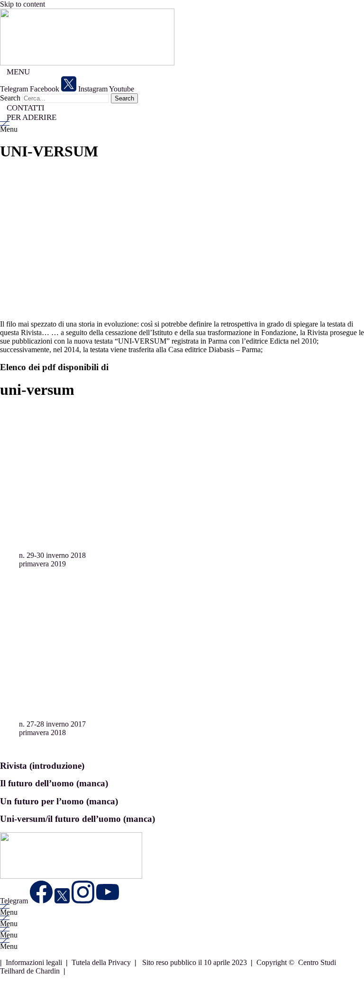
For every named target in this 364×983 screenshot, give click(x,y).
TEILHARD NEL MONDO (81, 592)
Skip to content (22, 4)
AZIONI (51, 584)
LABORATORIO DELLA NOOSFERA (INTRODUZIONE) (133, 567)
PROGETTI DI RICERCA (79, 575)
